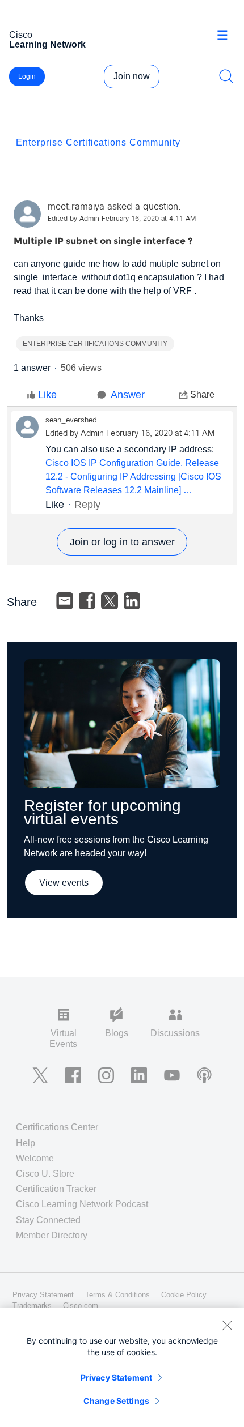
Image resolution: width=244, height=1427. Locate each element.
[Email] (64, 600)
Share (202, 394)
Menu (226, 36)
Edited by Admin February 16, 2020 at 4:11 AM (122, 219)
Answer (128, 394)
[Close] (227, 1325)
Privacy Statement (116, 1377)
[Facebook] (87, 600)
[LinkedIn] (132, 600)
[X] (109, 600)
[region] (122, 1367)
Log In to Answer (122, 542)
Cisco (47, 39)
